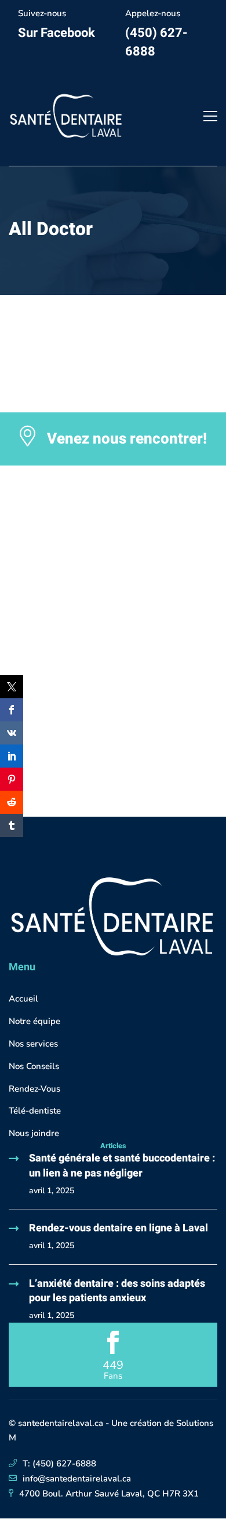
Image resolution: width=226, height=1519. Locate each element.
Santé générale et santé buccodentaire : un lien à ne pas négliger (122, 1166)
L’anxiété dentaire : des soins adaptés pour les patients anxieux (117, 1291)
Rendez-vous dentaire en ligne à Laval (118, 1228)
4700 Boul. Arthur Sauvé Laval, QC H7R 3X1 (109, 1493)
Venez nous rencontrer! (127, 439)
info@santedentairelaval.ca (77, 1478)
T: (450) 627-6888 (59, 1463)
